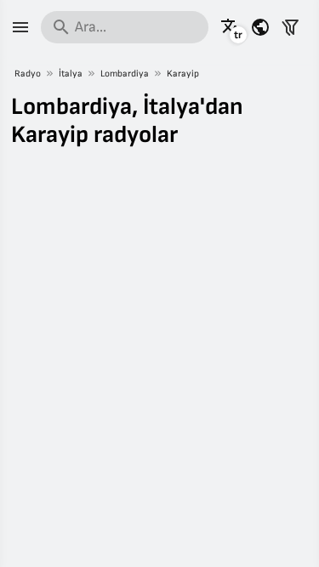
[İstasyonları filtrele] (290, 27)
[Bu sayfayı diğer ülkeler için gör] (260, 27)
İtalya (71, 73)
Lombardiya (124, 73)
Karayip (183, 73)
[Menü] (20, 27)
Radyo (27, 73)
